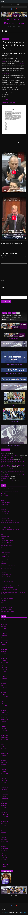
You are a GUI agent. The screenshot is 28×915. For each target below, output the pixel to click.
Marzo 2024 (3, 671)
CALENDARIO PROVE (5, 502)
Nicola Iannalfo (14, 50)
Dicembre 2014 (4, 864)
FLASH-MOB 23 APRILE (7, 542)
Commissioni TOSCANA (6, 507)
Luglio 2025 (3, 644)
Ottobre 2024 (4, 660)
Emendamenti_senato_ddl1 (8, 102)
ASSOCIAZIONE (4, 495)
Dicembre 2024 (4, 658)
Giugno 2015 (4, 855)
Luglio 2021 (3, 728)
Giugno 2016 (4, 828)
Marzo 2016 (3, 835)
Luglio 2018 (3, 778)
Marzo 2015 (3, 862)
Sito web (3, 294)
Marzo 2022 (3, 710)
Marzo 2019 (3, 767)
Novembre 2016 (4, 816)
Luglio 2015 (3, 853)
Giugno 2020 (4, 742)
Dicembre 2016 (4, 814)
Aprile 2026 (3, 626)
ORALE (2, 561)
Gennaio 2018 (4, 789)
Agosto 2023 (4, 681)
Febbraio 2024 (4, 674)
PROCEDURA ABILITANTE (6, 609)
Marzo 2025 (3, 653)
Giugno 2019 (4, 762)
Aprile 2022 (3, 708)
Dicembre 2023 (4, 676)
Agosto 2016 (4, 823)
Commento (4, 262)
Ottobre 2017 (4, 796)
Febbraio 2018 (4, 787)
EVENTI (2, 534)
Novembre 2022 (4, 696)
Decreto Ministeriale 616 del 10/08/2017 (11, 529)
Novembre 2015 (4, 844)
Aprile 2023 (3, 690)
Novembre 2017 (4, 794)
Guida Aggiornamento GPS (7, 480)
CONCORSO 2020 (5, 518)
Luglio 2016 (3, 825)
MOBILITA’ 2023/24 (5, 556)
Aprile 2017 (3, 805)
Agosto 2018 (4, 776)
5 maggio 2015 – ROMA (7, 540)
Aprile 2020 (3, 744)
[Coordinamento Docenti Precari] (2, 31)
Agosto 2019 (4, 758)
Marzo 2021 (3, 733)
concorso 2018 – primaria (7, 513)
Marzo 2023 (3, 692)
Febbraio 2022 (4, 712)
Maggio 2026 (4, 624)
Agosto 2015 (4, 850)
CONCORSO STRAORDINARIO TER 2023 (10, 522)
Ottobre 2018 (4, 771)
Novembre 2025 (4, 635)
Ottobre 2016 (4, 819)
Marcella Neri (22, 63)
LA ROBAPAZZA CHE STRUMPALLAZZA (13, 243)
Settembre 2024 (4, 662)
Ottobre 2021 (4, 721)
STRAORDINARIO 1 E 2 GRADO (9, 520)
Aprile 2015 (3, 859)
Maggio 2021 (4, 730)
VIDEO (2, 602)
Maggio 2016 (4, 830)
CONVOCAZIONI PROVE (6, 525)
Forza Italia (4, 570)
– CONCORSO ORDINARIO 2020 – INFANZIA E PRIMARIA (13, 605)
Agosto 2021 (4, 726)
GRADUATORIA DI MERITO (7, 545)
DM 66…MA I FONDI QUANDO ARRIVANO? (14, 7)
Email (3, 287)
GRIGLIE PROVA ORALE (6, 552)
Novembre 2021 (4, 719)
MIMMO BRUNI (14, 319)
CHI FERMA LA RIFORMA (19, 247)
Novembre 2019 (4, 753)
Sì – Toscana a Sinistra (7, 581)
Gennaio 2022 (4, 714)
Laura (13, 72)
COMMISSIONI (4, 504)
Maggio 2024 (4, 669)
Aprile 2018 (3, 782)
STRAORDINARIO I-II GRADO (7, 611)
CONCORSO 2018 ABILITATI (7, 516)
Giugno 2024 (4, 667)
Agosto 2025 (4, 642)
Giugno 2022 (4, 703)
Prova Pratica (4, 563)
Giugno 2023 (4, 685)
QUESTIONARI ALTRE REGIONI (8, 565)
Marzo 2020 (3, 746)
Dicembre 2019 (4, 751)
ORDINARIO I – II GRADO (6, 607)
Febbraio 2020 (4, 748)
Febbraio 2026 (4, 631)
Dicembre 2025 (4, 633)
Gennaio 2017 (4, 812)
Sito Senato (5, 99)
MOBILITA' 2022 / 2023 (14, 338)
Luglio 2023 (3, 683)
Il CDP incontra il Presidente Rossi (10, 589)
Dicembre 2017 (4, 791)
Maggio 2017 (4, 803)
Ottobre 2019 (4, 755)
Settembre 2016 (4, 821)
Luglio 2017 (3, 801)
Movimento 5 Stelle (6, 574)
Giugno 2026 (4, 622)
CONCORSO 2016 (5, 511)
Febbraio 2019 (4, 769)
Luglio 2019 (3, 760)
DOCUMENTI (4, 532)
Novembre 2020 (4, 737)
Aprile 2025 (3, 651)
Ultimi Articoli (4, 600)
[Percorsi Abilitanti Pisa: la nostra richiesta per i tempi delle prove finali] (14, 307)
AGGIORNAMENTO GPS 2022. (7, 488)
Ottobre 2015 (4, 846)
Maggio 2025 (4, 649)
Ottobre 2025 (4, 637)
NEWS (9, 313)
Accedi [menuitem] (2, 1)
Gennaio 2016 (4, 839)
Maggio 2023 (4, 687)
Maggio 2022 (4, 705)
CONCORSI (4, 313)
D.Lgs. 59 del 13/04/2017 (6, 527)
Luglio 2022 (3, 701)
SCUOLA (23, 313)
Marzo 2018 (3, 785)
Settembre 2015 (4, 848)
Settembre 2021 (4, 724)
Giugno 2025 (4, 647)
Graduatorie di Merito (6, 547)
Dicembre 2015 (4, 841)
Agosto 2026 (4, 619)
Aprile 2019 (3, 764)
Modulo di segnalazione (6, 559)
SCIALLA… (3, 453)
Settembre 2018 (4, 773)
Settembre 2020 (4, 739)
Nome (3, 280)
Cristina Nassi (8, 73)
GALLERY (3, 538)
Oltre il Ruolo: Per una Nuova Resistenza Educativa (12, 471)
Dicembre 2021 (4, 717)
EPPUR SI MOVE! (4, 478)
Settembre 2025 (4, 640)
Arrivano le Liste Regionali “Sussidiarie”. (10, 469)
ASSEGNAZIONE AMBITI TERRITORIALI (9, 491)
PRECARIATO (18, 313)
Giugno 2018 (4, 780)
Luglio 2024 (3, 665)
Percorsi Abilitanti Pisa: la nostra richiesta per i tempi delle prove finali (13, 316)
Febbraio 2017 (4, 810)
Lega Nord (4, 572)
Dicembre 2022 (4, 694)
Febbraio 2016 (4, 837)
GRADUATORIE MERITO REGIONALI (9, 550)
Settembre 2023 (4, 678)
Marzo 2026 (3, 628)
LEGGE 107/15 (4, 554)
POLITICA (13, 313)
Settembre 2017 (4, 798)
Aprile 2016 (3, 832)
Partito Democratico (6, 579)
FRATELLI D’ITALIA (5, 536)
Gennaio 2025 (4, 656)
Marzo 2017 (3, 807)
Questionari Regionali (6, 568)
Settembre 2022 (4, 699)
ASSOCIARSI (3, 493)
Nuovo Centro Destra (7, 576)
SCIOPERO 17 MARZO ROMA (7, 598)
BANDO (2, 498)
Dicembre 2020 (4, 735)
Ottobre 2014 (4, 866)
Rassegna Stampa (5, 584)
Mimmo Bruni (6, 72)
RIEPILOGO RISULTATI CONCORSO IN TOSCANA (11, 596)
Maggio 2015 (4, 857)
